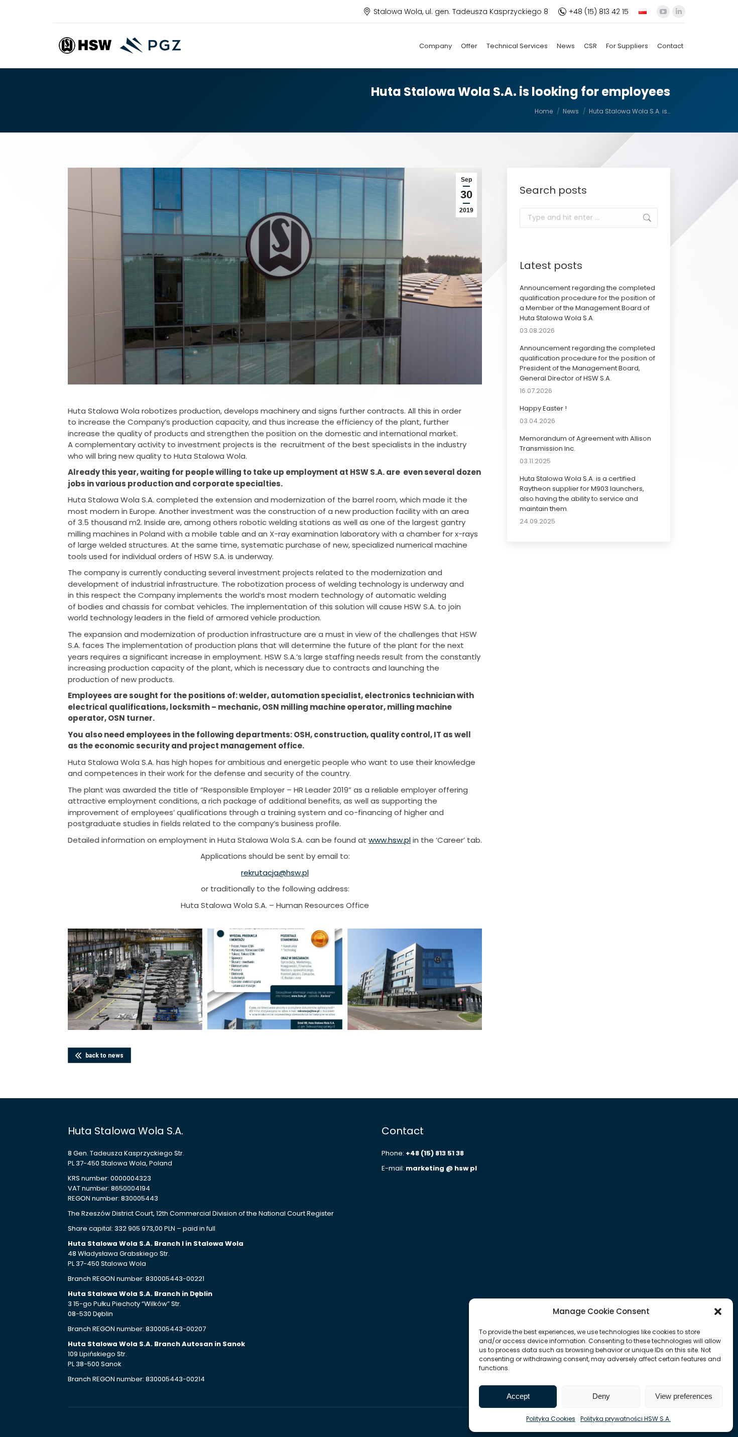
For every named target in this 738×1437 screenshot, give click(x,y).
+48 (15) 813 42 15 (599, 12)
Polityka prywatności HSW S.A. (625, 1418)
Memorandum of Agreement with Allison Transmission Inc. (585, 443)
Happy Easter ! (543, 408)
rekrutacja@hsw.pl (275, 872)
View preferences (683, 1396)
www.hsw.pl (389, 840)
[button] (718, 1312)
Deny (601, 1396)
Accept (518, 1396)
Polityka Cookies (550, 1418)
